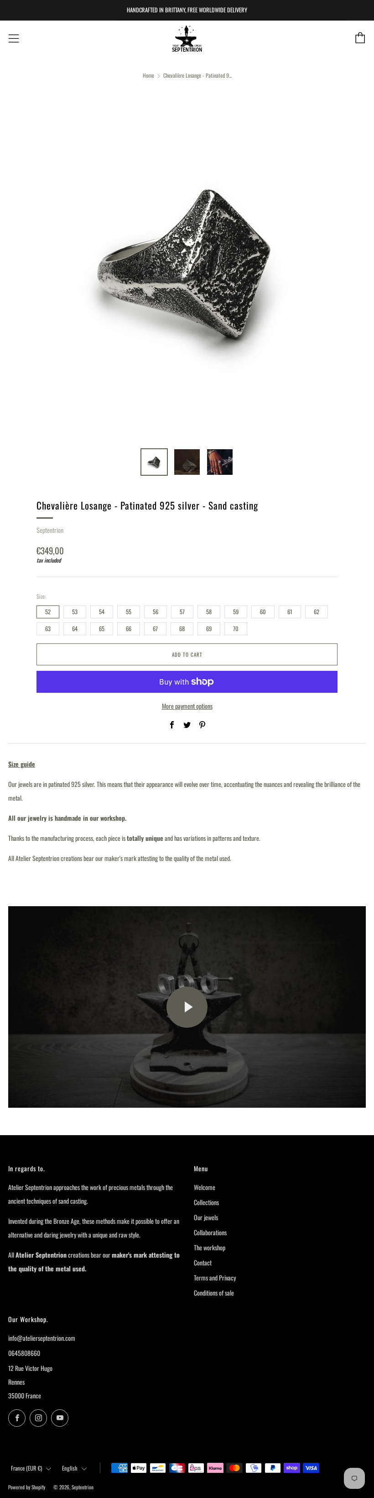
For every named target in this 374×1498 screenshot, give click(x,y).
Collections (206, 1202)
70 (236, 628)
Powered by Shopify (26, 1487)
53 (75, 611)
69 (209, 628)
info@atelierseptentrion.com (41, 1338)
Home (148, 75)
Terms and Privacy (215, 1277)
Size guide (21, 764)
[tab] (154, 462)
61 (289, 611)
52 (48, 611)
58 (209, 611)
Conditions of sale (214, 1292)
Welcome (204, 1187)
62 (316, 611)
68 (182, 628)
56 (155, 611)
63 (48, 628)
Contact (203, 1262)
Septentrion (49, 530)
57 (182, 611)
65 (101, 628)
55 (128, 611)
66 (128, 628)
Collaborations (210, 1232)
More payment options (187, 706)
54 (101, 611)
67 (155, 628)
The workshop (209, 1247)
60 (263, 611)
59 (236, 611)
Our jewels (206, 1217)
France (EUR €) (26, 1468)
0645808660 (24, 1353)
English (70, 1468)
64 (75, 628)
